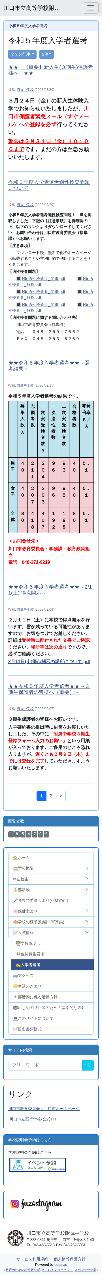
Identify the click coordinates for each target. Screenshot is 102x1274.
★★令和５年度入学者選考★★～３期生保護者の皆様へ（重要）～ (49, 689)
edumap (60, 1265)
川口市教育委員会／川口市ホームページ (44, 1108)
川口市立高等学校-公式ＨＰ (33, 1119)
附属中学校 (25, 90)
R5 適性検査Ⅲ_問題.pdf (43, 304)
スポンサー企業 (85, 1269)
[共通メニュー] (91, 8)
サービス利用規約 (32, 1259)
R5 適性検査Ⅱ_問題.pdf (43, 291)
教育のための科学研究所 (23, 1269)
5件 (45, 54)
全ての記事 (21, 54)
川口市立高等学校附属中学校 (31, 8)
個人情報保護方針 (70, 1259)
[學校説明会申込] (37, 1164)
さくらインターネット (57, 1269)
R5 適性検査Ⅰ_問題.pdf (43, 278)
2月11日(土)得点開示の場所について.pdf (49, 661)
